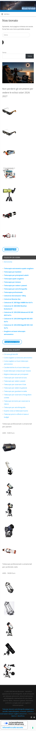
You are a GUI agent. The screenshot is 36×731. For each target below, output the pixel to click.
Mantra (13, 716)
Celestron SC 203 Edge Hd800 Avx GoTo (18, 303)
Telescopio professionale (13, 292)
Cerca (4, 52)
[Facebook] (31, 717)
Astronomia (8, 262)
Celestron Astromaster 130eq (15, 296)
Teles (6, 285)
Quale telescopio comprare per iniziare (17, 371)
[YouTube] (34, 717)
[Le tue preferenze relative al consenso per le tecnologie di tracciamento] (33, 728)
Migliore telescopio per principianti (16, 374)
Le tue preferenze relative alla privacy (16, 723)
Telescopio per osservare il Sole (15, 384)
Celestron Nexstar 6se (12, 299)
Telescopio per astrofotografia (15, 289)
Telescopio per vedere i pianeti (14, 381)
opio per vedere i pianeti (18, 285)
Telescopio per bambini (12, 272)
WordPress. (21, 716)
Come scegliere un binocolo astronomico (18, 358)
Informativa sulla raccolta (13, 727)
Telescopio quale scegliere (14, 279)
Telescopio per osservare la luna (15, 378)
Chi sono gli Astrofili (11, 354)
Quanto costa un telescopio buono (16, 411)
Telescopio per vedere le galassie (15, 388)
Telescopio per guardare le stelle (15, 391)
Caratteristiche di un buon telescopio (17, 367)
